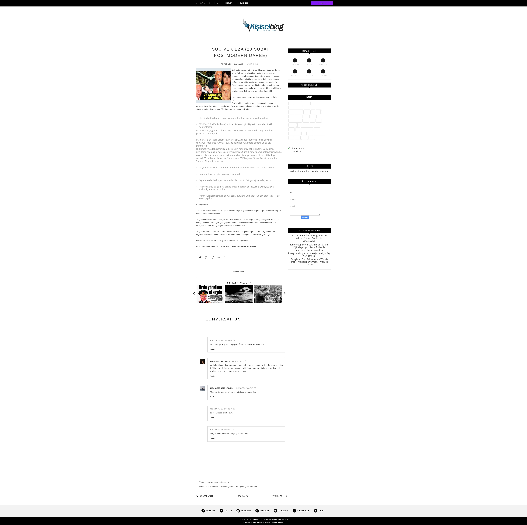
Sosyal (316, 129)
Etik (313, 107)
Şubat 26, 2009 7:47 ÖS (224, 429)
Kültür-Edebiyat (295, 120)
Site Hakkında (307, 129)
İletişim (307, 112)
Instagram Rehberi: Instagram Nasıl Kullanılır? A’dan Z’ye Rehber (309, 237)
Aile (290, 103)
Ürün (291, 138)
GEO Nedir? (309, 241)
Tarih (242, 271)
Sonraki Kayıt (205, 495)
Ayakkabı (306, 103)
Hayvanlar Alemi (295, 112)
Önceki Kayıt (278, 495)
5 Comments (252, 64)
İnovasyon (316, 112)
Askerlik (298, 103)
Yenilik (304, 138)
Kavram (299, 116)
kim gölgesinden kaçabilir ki (223, 388)
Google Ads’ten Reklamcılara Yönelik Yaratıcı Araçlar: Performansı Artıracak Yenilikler (309, 262)
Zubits (311, 138)
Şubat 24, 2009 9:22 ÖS (238, 361)
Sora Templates (258, 522)
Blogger (315, 103)
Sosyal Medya (294, 133)
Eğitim (307, 107)
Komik (313, 116)
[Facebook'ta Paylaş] (223, 257)
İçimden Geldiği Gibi (219, 361)
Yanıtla (212, 349)
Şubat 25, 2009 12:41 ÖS (225, 409)
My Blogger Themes (276, 522)
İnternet (325, 112)
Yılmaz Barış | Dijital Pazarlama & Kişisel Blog (270, 519)
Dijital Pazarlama (295, 107)
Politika (236, 271)
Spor (304, 133)
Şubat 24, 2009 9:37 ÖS (246, 388)
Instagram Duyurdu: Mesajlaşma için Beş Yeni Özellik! (309, 254)
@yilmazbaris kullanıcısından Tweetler (309, 171)
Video (297, 138)
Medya (306, 120)
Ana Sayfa (243, 495)
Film (318, 107)
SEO (297, 129)
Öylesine (292, 125)
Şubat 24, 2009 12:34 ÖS (225, 340)
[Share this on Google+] (205, 257)
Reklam (320, 125)
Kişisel (306, 116)
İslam (291, 116)
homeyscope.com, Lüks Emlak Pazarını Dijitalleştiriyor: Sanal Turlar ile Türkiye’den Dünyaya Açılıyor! (309, 247)
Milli (312, 120)
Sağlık (291, 129)
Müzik (318, 120)
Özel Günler (302, 125)
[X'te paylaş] (199, 257)
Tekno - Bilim (319, 133)
